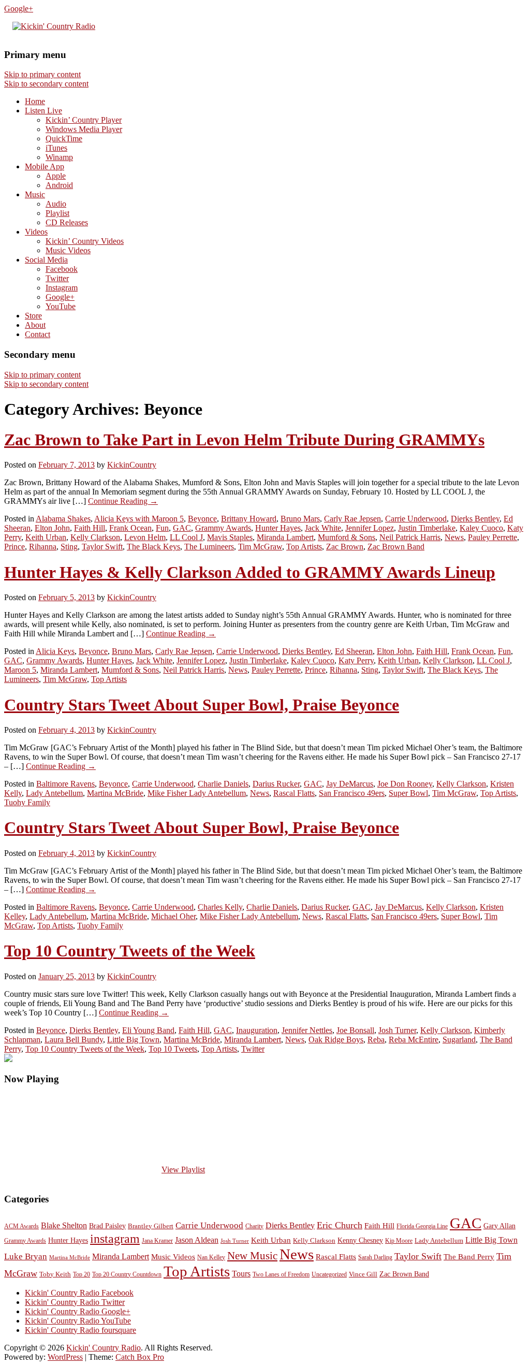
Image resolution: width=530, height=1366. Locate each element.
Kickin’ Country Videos (85, 241)
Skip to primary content (42, 74)
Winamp (59, 157)
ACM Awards (21, 1226)
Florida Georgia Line (422, 1226)
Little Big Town (133, 1039)
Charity (254, 1226)
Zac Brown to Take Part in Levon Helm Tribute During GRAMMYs (244, 439)
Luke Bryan (25, 1256)
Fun (162, 528)
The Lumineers (209, 546)
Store (33, 315)
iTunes (56, 147)
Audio (56, 203)
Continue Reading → (123, 501)
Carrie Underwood (416, 518)
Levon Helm (145, 537)
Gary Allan (499, 1226)
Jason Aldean (196, 1240)
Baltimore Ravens (65, 783)
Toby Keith (55, 1274)
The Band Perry (469, 1257)
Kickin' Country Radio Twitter (75, 1302)
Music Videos (68, 250)
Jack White (323, 528)
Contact (37, 334)
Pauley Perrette (492, 537)
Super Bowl (408, 793)
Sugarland (459, 1039)
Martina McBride (115, 793)
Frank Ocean (130, 528)
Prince (14, 546)
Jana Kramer (157, 1241)
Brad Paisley (107, 1226)
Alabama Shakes (63, 518)
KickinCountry (131, 464)
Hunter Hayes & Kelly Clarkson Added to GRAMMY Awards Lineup (249, 572)
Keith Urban (45, 537)
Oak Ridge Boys (335, 1039)
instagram (115, 1238)
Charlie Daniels (223, 783)
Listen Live (43, 110)
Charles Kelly (220, 907)
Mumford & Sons (346, 537)
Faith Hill (89, 528)
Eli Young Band (148, 1030)
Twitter (57, 278)
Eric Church (339, 1225)
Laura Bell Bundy (74, 1039)
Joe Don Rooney (404, 783)
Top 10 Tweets (173, 1048)
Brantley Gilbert (150, 1226)
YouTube (61, 306)
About (35, 325)
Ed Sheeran (354, 651)
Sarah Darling (375, 1257)
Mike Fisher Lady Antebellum (197, 793)
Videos (36, 231)
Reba (376, 1039)
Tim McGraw (260, 546)
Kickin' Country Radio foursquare (80, 1330)
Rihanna (42, 546)
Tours (241, 1273)
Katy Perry (356, 660)
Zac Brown (344, 546)
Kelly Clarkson (95, 537)
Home (35, 101)
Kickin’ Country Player (84, 119)
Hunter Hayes (278, 528)
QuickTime (64, 138)
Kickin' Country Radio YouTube (78, 1320)
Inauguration (256, 1030)
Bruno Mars (300, 518)
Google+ (18, 8)
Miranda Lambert (285, 537)
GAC (182, 528)
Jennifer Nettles (307, 1030)
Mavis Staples (230, 537)
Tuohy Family (27, 802)
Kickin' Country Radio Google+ (77, 1311)
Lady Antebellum (54, 793)
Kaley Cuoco (481, 528)
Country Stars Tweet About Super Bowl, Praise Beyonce (201, 704)
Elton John (52, 528)
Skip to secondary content (46, 83)
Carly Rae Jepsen (352, 518)
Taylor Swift (102, 546)
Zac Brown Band (395, 546)
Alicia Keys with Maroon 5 (139, 518)
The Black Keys (153, 546)
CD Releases (67, 222)
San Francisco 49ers (352, 793)
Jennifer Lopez (369, 528)
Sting (69, 546)
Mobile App (44, 166)
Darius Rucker (276, 783)
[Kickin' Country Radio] (53, 26)
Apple (56, 175)
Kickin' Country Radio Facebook (79, 1292)
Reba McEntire (413, 1039)
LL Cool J (186, 537)
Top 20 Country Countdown (126, 1274)
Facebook (62, 269)
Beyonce (202, 518)
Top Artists (304, 546)
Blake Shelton (64, 1225)
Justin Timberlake (426, 528)
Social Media (46, 259)
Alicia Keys (55, 651)
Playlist (57, 213)
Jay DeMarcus (349, 783)
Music (35, 194)
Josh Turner (397, 1030)
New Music (252, 1255)
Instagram (62, 287)
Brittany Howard (248, 518)
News (454, 537)
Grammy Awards (223, 528)
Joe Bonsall (355, 1030)
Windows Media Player (84, 129)
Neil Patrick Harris (409, 537)
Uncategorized (329, 1274)
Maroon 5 (20, 669)
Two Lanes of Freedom (281, 1274)
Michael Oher (173, 916)
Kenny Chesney (360, 1240)
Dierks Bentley (475, 518)
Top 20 (81, 1274)
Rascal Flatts (294, 793)
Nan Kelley (211, 1257)
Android (59, 185)
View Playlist (183, 1169)
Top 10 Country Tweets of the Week (129, 950)
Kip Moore (399, 1240)
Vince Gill (363, 1274)
